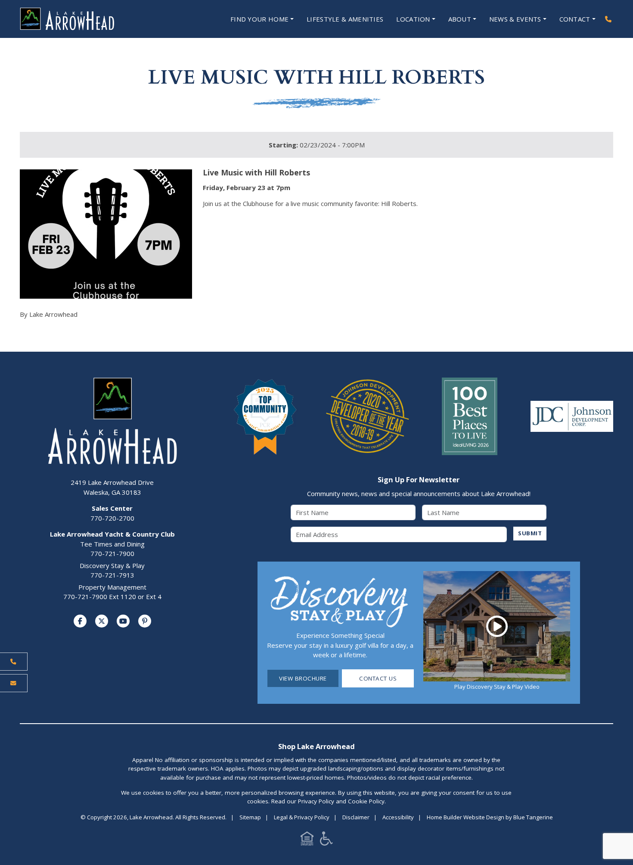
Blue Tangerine (533, 817)
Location (413, 19)
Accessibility (398, 817)
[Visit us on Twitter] (101, 621)
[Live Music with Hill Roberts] (106, 234)
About (460, 19)
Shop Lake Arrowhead (316, 746)
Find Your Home (259, 19)
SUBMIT (530, 533)
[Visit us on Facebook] (80, 621)
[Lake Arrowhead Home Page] (93, 19)
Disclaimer (355, 817)
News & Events (515, 19)
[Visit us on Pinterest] (144, 621)
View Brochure (303, 678)
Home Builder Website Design (465, 817)
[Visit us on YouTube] (123, 621)
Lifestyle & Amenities (345, 19)
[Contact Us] (14, 683)
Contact (574, 19)
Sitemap (250, 817)
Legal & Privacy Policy (301, 817)
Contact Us (378, 678)
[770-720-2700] (608, 19)
